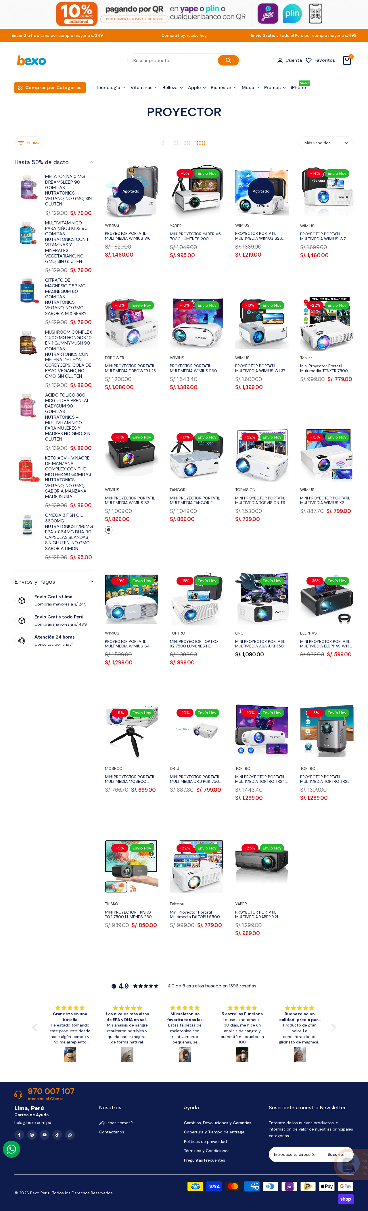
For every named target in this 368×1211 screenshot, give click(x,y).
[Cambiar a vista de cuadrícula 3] (187, 143)
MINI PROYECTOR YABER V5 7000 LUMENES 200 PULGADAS (195, 236)
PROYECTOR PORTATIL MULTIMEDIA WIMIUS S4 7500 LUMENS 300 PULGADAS (127, 644)
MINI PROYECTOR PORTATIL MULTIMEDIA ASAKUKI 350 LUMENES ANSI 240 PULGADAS (260, 644)
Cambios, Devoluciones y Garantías (217, 1122)
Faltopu (177, 903)
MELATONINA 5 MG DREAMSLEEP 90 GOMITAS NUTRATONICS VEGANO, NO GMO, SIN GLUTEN (68, 190)
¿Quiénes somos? (116, 1122)
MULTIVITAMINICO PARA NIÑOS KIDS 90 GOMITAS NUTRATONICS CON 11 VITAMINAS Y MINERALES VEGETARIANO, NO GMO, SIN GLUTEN (67, 242)
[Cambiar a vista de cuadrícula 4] (201, 143)
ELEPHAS (308, 633)
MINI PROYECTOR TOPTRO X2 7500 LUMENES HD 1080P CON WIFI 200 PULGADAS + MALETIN (194, 644)
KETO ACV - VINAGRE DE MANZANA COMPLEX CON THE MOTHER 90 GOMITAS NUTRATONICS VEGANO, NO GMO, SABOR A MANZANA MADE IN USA (68, 477)
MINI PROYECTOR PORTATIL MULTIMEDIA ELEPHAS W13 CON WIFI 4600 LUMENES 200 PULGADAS (325, 644)
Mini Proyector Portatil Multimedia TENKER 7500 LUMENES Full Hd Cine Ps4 (324, 368)
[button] (36, 1028)
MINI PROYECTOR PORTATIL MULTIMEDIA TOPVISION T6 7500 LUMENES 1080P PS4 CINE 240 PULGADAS (260, 500)
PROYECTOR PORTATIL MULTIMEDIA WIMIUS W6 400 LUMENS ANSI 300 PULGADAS (128, 236)
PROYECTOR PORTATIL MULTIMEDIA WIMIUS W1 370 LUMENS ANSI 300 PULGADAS (261, 368)
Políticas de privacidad (205, 1141)
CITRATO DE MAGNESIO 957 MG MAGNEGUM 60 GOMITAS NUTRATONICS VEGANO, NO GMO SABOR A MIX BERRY (66, 296)
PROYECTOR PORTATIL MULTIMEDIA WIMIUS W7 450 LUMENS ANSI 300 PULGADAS (323, 236)
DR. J (174, 768)
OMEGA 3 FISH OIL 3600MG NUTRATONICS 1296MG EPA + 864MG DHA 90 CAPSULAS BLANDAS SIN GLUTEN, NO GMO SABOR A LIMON (69, 531)
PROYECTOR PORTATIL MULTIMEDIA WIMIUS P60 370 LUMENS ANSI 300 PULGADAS (193, 368)
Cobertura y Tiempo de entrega (214, 1132)
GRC (239, 633)
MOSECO (113, 768)
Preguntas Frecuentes (204, 1160)
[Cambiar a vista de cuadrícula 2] (176, 143)
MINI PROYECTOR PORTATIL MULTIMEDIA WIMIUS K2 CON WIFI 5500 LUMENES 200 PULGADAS (325, 500)
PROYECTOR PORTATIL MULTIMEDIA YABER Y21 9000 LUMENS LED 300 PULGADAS (258, 915)
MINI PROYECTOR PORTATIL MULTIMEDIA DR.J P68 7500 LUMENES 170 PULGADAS (196, 779)
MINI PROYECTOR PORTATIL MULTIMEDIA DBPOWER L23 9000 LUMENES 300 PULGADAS (130, 368)
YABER (176, 226)
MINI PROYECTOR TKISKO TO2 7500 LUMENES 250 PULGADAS (128, 915)
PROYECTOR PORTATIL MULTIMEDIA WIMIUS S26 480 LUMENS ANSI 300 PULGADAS (258, 236)
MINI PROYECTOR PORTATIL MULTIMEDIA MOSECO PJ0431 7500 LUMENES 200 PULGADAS (131, 779)
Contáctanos (111, 1132)
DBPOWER (114, 357)
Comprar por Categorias (53, 87)
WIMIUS (112, 225)
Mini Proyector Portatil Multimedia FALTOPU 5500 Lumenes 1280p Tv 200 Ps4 (196, 915)
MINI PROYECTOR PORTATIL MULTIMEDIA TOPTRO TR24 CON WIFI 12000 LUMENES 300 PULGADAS (260, 779)
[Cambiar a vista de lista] (165, 143)
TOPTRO (177, 633)
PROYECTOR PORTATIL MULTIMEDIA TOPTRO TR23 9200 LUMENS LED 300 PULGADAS (325, 779)
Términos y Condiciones (206, 1150)
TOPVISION (245, 489)
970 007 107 (51, 1091)
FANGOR (177, 489)
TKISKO (111, 903)
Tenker (306, 357)
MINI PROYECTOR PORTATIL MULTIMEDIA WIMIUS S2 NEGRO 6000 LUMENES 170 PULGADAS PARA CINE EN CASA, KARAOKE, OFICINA (131, 500)
